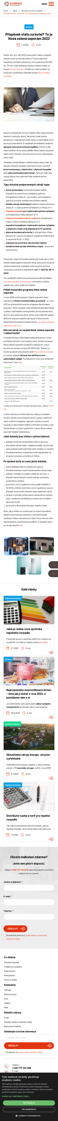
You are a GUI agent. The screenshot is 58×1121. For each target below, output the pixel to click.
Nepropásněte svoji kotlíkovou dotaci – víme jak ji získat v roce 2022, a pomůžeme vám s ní (28, 693)
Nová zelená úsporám (43, 351)
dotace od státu (16, 69)
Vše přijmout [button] (29, 1103)
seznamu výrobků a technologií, (18, 281)
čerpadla (43, 642)
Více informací (28, 1092)
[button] (29, 1096)
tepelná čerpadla (14, 211)
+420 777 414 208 (19, 869)
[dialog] (29, 1097)
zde (20, 362)
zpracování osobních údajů (30, 1052)
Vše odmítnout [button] (29, 1109)
